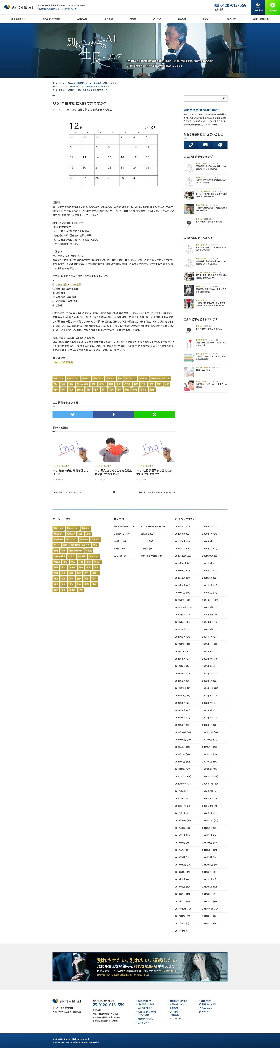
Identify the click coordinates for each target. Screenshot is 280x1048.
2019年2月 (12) (182, 857)
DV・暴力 (82, 556)
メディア (206, 19)
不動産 (89, 551)
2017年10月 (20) (183, 916)
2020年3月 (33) (210, 806)
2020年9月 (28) (210, 784)
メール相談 (62, 284)
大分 (127, 390)
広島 (64, 579)
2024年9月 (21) (209, 607)
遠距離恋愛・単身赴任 (160, 378)
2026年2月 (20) (182, 548)
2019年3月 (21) (209, 850)
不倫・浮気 (58, 540)
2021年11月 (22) (210, 732)
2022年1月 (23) (209, 725)
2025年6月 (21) (182, 578)
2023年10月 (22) (183, 651)
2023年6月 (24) (182, 666)
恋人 (56, 384)
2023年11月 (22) (210, 644)
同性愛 (71, 556)
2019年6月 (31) (182, 843)
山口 (94, 579)
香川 (96, 390)
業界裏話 (108, 19)
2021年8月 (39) (182, 747)
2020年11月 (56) (210, 776)
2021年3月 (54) (209, 762)
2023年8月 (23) (182, 659)
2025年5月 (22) (209, 578)
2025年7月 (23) (209, 570)
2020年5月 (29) (209, 798)
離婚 (65, 545)
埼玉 (73, 562)
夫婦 (71, 384)
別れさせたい (72, 378)
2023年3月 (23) (209, 673)
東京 (94, 384)
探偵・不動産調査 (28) (151, 556)
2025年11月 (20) (210, 556)
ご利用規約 (175, 1015)
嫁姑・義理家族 (75, 551)
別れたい (86, 378)
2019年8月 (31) (182, 835)
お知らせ (182, 19)
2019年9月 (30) (209, 828)
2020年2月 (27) (182, 813)
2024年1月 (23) (209, 637)
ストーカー (94, 556)
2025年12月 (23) (183, 556)
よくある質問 (143, 1023)
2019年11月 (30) (210, 820)
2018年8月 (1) (182, 879)
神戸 (64, 390)
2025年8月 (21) (182, 570)
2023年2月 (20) (182, 681)
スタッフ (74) (147, 541)
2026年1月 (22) (209, 548)
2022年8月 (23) (182, 703)
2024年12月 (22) (183, 600)
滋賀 (151, 384)
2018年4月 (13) (182, 894)
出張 (88, 534)
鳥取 (71, 579)
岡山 (56, 579)
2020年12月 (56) (183, 776)
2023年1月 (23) (209, 681)
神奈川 (102, 384)
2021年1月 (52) (209, 769)
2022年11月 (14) (210, 688)
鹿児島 (143, 390)
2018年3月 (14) (209, 894)
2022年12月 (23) (183, 688)
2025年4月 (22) (182, 585)
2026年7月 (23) (209, 526)
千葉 (81, 562)
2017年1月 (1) (181, 931)
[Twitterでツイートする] (72, 414)
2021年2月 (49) (182, 769)
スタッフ (157, 19)
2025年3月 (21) (209, 585)
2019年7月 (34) (209, 835)
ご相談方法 (82, 19)
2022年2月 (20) (182, 725)
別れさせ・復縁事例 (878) (153, 526)
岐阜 (136, 384)
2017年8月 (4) (182, 923)
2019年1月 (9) (209, 857)
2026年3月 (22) (209, 541)
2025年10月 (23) (183, 563)
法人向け (231, 19)
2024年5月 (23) (209, 622)
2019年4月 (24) (182, 850)
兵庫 (56, 390)
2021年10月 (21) (183, 740)
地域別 (133, 19)
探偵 (120, 378)
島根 (79, 579)
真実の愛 (143, 378)
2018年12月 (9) (182, 865)
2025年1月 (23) (209, 592)
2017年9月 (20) (209, 916)
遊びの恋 (84, 540)
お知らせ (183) (120, 548)
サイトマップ (175, 1019)
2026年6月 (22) (182, 534)
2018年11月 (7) (209, 865)
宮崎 (135, 390)
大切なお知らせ (145, 1008)
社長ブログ (206, 1001)
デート (56, 545)
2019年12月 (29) (183, 820)
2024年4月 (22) (182, 629)
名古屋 (127, 384)
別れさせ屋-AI (144, 1001)
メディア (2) (146, 548)
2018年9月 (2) (209, 872)
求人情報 (174, 1012)
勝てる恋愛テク (18, 19)
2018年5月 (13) (209, 887)
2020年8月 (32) (182, 791)
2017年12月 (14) (183, 909)
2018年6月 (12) (182, 887)
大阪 (167, 384)
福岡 (112, 390)
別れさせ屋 (58, 378)
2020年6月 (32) (182, 798)
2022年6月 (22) (182, 710)
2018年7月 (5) (209, 879)
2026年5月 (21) (209, 534)
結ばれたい (130, 378)
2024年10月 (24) (183, 607)
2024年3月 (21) (209, 629)
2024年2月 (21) (182, 637)
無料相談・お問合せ (178, 1001)
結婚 (64, 384)
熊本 (104, 390)
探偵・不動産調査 (261, 19)
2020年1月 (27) (209, 813)
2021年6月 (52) (182, 754)
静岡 (111, 384)
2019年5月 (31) (209, 843)
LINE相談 (76, 284)
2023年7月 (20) (210, 659)
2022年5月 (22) (209, 710)
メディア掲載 (143, 1015)
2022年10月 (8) (182, 695)
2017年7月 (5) (209, 923)
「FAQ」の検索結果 (63, 362)
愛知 (119, 384)
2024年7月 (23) (210, 615)
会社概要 (174, 1008)
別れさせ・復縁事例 (51, 19)
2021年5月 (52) (209, 754)
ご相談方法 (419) (122, 534)
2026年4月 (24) (182, 541)
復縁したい (98, 378)
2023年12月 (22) (183, 644)
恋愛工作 (110, 378)
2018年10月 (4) (182, 872)
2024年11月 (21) (210, 600)
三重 (144, 384)
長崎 (119, 390)
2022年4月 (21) (182, 718)
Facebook (207, 1008)
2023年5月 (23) (209, 666)
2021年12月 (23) (183, 732)
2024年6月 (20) (182, 622)
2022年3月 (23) (209, 718)
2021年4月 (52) (182, 762)
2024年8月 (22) (182, 615)
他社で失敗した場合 (147, 1012)
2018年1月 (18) (209, 901)
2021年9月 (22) (209, 740)
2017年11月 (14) (210, 909)
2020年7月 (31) (209, 791)
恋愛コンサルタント (146, 1019)
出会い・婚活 (82, 384)
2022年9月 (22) (209, 695)
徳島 (89, 390)
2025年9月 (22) (209, 563)
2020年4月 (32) (182, 806)
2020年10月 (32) (183, 784)
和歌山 (80, 390)
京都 (159, 384)
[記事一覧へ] (114, 492)
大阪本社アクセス (178, 1004)
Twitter (205, 1012)
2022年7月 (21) (209, 703)
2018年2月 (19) (182, 901)
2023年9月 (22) (209, 651)
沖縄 (152, 390)
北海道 (57, 562)
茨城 (89, 562)
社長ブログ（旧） (209, 1004)
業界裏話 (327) (148, 534)
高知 (71, 584)
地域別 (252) (120, 541)
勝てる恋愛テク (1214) (124, 526)
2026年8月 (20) (182, 526)
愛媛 (64, 584)
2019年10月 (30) (183, 828)
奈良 (71, 390)
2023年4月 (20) (182, 673)
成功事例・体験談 (146, 1004)
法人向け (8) (120, 556)
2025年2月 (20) (182, 592)
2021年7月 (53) (209, 747)
